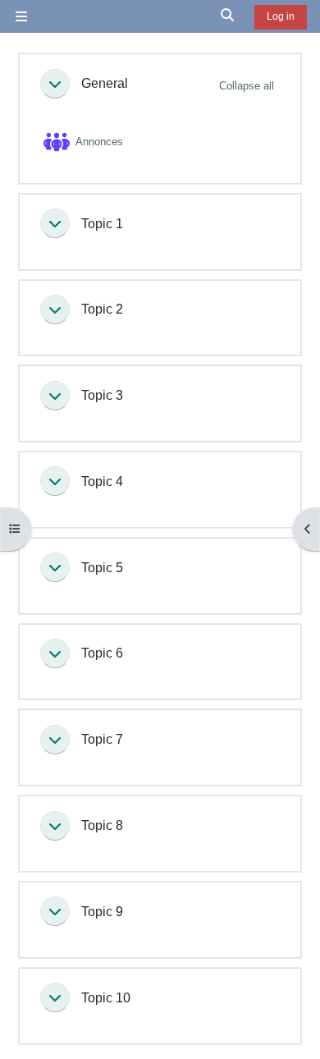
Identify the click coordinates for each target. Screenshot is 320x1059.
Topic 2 (102, 308)
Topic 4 (102, 481)
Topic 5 (102, 567)
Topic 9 (102, 911)
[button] (228, 16)
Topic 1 (102, 223)
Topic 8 (102, 825)
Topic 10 (105, 997)
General (104, 83)
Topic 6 (102, 652)
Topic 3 (102, 394)
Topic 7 (102, 738)
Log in (281, 16)
